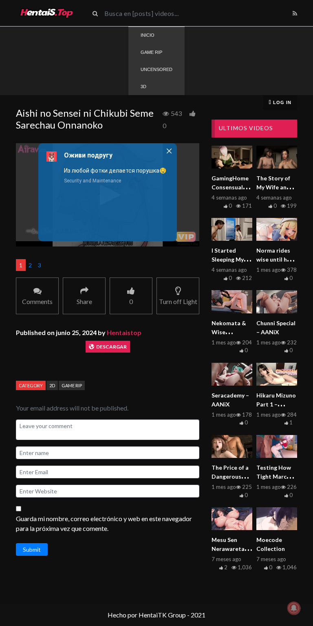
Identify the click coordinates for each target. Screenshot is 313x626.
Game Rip (72, 385)
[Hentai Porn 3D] (46, 13)
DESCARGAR (111, 347)
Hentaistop (124, 332)
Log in (281, 102)
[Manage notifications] (293, 608)
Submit (32, 549)
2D (52, 385)
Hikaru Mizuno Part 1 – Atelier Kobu (276, 404)
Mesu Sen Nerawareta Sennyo (228, 548)
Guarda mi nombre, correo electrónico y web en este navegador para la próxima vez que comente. (104, 523)
